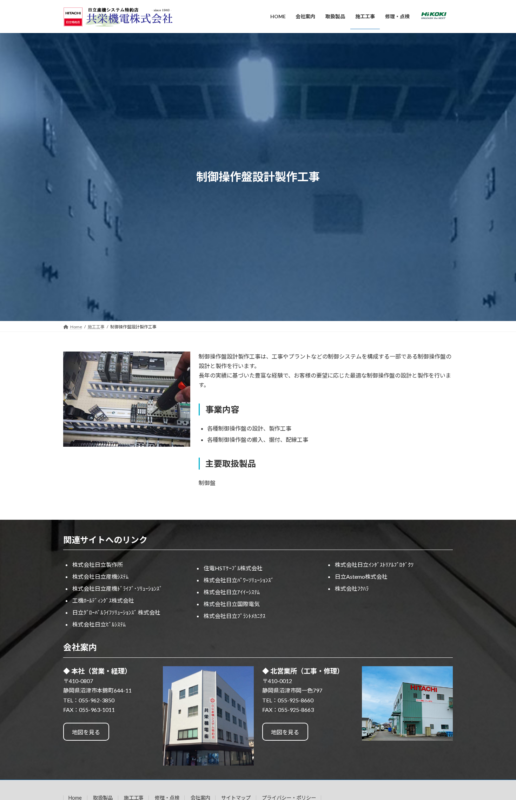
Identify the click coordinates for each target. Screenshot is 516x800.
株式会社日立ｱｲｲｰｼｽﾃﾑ (232, 592)
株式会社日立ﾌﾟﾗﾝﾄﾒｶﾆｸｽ (234, 615)
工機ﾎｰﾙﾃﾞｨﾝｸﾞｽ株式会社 (103, 600)
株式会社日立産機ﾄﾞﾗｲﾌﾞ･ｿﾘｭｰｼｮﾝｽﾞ (117, 588)
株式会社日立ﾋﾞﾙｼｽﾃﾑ (99, 624)
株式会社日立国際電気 (232, 604)
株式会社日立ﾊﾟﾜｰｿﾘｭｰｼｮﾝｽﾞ (239, 580)
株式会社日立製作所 (97, 564)
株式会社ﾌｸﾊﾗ (352, 588)
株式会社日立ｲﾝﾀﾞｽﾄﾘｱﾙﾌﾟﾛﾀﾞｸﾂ (374, 564)
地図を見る (86, 732)
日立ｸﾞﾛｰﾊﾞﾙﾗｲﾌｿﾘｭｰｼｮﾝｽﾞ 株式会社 (116, 612)
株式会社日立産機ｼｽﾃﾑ (100, 576)
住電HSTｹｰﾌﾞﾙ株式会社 (233, 568)
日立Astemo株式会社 (361, 576)
